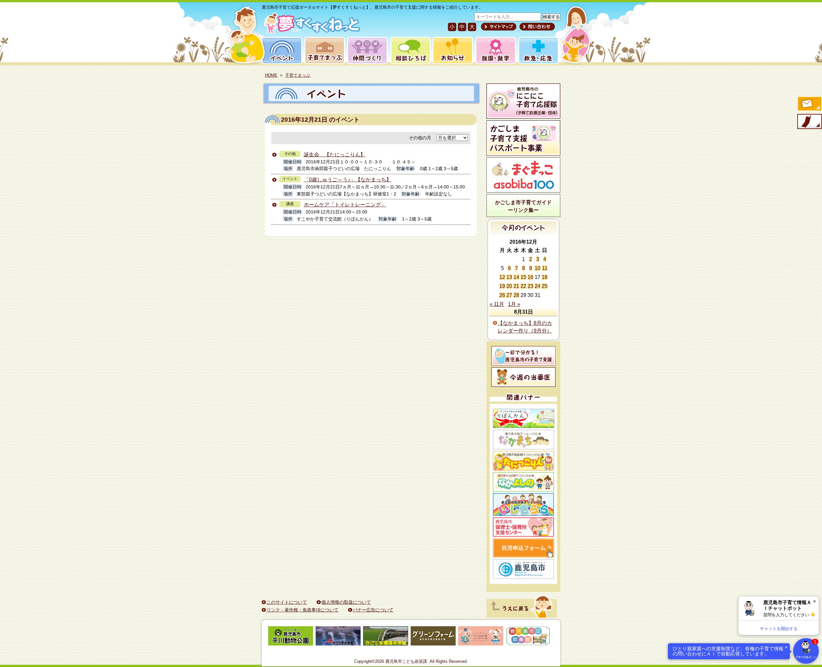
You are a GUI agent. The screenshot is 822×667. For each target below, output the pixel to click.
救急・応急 (538, 50)
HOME (271, 75)
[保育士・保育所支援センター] (523, 527)
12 (502, 277)
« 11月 (497, 304)
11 (544, 268)
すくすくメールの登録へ (809, 104)
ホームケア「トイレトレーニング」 (345, 204)
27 (509, 295)
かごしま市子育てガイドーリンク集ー (523, 206)
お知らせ (451, 50)
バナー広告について (373, 609)
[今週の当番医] (523, 377)
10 (537, 268)
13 (509, 277)
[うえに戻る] (521, 616)
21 (516, 286)
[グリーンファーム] (433, 637)
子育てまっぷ (323, 50)
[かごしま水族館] (338, 637)
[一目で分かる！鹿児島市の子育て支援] (523, 356)
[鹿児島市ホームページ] (523, 569)
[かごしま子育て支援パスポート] (523, 138)
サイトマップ (498, 26)
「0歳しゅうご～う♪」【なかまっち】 (347, 179)
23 (530, 286)
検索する (551, 16)
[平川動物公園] (290, 637)
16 (530, 277)
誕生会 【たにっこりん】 (334, 154)
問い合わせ (536, 26)
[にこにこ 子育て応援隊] (523, 101)
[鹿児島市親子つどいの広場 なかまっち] (523, 440)
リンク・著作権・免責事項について (302, 609)
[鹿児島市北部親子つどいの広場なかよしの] (523, 481)
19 (502, 286)
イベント (281, 50)
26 (502, 295)
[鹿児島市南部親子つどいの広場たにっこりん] (523, 461)
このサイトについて (287, 602)
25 (544, 286)
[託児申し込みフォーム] (523, 548)
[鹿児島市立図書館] (528, 637)
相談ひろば (410, 50)
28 (516, 295)
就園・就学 (493, 50)
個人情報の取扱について (346, 602)
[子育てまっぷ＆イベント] (311, 31)
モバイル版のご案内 (809, 122)
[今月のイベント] (523, 233)
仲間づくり (367, 50)
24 (537, 286)
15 (523, 277)
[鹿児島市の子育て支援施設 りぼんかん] (523, 418)
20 (509, 286)
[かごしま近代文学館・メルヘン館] (480, 637)
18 (544, 277)
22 (523, 286)
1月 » (514, 304)
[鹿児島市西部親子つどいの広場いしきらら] (523, 504)
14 (516, 277)
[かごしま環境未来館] (385, 637)
